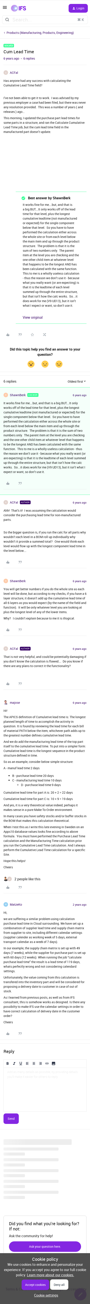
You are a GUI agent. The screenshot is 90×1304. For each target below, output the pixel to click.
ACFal (14, 73)
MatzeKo (16, 904)
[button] (4, 8)
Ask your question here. (45, 1246)
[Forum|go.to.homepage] (18, 8)
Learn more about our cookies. (50, 1275)
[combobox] (45, 19)
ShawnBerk (18, 395)
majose (15, 702)
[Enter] (7, 19)
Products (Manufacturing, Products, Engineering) (40, 33)
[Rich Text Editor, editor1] (45, 1089)
